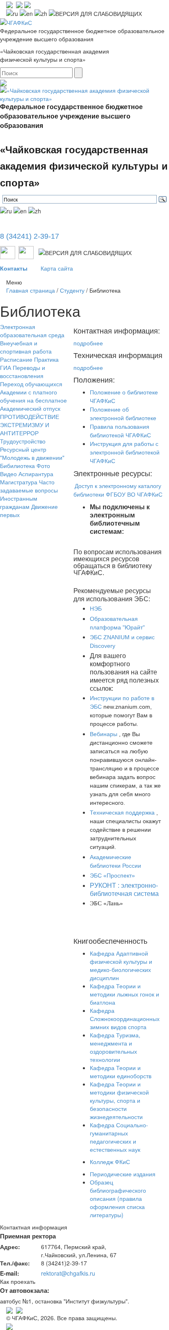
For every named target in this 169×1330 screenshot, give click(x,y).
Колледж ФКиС (110, 1162)
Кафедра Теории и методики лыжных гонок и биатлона (124, 994)
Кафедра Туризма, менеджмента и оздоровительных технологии (115, 1047)
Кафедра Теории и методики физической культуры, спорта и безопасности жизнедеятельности (119, 1100)
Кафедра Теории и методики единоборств (120, 1072)
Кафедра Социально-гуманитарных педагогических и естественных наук (119, 1137)
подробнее (88, 343)
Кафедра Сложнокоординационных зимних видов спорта (125, 1018)
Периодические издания (122, 1174)
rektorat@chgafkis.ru (68, 1273)
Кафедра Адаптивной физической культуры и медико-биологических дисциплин (121, 965)
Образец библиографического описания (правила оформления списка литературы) (118, 1198)
